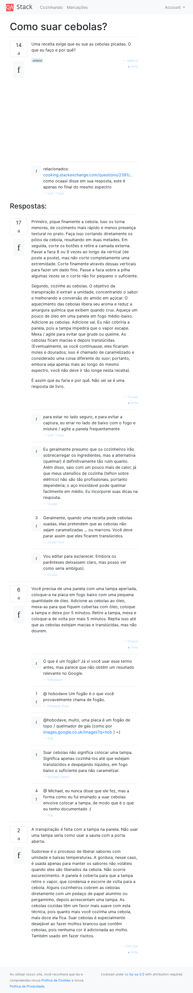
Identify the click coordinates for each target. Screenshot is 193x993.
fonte (134, 66)
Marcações (77, 7)
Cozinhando (51, 7)
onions (37, 60)
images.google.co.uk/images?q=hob (77, 732)
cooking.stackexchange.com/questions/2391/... (87, 174)
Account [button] (173, 7)
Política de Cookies (56, 980)
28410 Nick (55, 542)
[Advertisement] (84, 113)
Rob (50, 738)
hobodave (54, 680)
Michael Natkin (58, 777)
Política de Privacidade (27, 986)
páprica (132, 60)
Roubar (133, 641)
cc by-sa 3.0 (134, 974)
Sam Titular (55, 193)
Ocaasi (133, 397)
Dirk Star (132, 946)
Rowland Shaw (58, 706)
